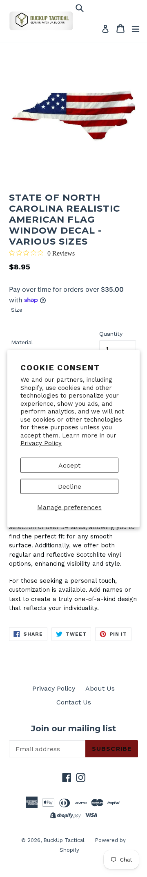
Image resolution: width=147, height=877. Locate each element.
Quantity (110, 333)
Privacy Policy (41, 443)
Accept (69, 465)
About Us (100, 688)
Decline (69, 486)
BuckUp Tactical (64, 840)
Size (16, 309)
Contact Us (73, 702)
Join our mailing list (73, 728)
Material (22, 342)
